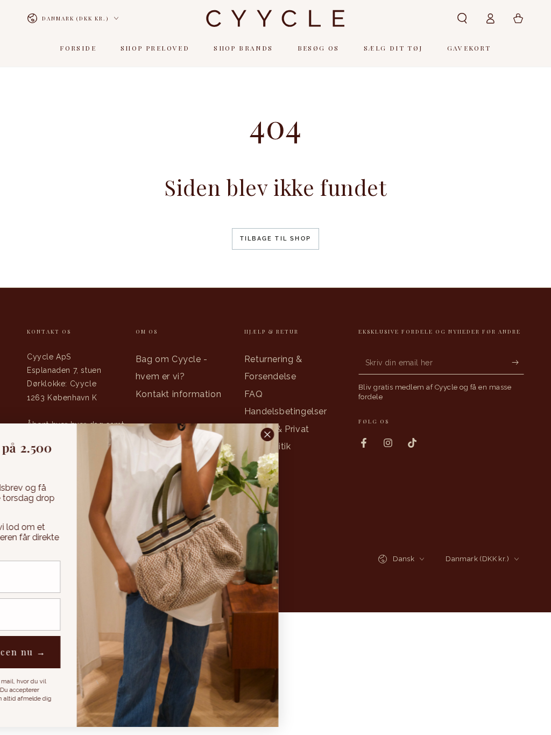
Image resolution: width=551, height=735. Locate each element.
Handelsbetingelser (285, 411)
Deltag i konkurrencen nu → (106, 652)
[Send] (518, 362)
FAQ (253, 394)
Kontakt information (178, 394)
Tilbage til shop (275, 238)
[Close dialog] (397, 434)
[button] (462, 18)
